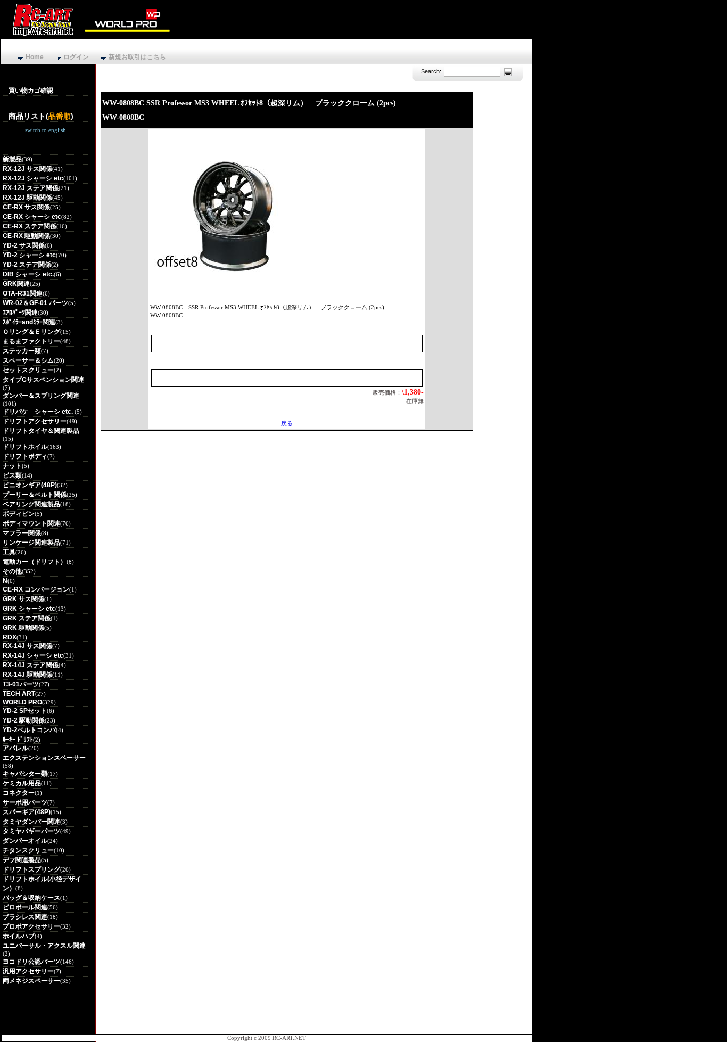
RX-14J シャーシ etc (33, 655)
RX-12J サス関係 (27, 169)
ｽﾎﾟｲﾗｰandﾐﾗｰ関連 (29, 322)
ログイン (76, 57)
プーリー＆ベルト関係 (35, 494)
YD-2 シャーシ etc (29, 255)
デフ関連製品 (22, 860)
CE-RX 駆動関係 (26, 236)
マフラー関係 (22, 533)
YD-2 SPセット (25, 711)
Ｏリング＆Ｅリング (31, 331)
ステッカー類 (22, 351)
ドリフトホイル (25, 446)
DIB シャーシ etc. (28, 274)
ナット (12, 466)
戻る (287, 423)
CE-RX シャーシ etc (32, 216)
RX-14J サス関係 (27, 646)
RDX (9, 637)
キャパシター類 (25, 773)
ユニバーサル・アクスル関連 (44, 945)
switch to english (45, 130)
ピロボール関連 (25, 907)
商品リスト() (41, 116)
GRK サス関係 (23, 599)
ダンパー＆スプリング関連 (41, 395)
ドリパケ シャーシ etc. (39, 411)
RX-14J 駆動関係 (27, 674)
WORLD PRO (22, 702)
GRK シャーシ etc (29, 608)
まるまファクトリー (31, 341)
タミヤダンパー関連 (31, 821)
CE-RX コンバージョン (36, 589)
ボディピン (19, 514)
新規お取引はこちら (137, 57)
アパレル (15, 748)
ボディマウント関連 (31, 523)
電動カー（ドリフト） (35, 561)
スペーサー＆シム (28, 360)
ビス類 (12, 475)
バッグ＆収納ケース (31, 897)
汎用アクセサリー (28, 971)
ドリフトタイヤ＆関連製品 (41, 430)
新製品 (12, 159)
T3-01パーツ (21, 684)
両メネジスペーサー (31, 980)
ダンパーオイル (25, 840)
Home (35, 57)
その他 (12, 571)
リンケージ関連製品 (31, 542)
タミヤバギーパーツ (31, 831)
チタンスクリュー (28, 850)
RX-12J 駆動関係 (27, 197)
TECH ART (19, 694)
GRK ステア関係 (27, 618)
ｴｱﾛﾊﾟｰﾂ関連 (20, 312)
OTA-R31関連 (23, 293)
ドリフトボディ (25, 456)
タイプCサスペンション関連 (43, 379)
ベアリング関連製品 (31, 504)
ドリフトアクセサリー (35, 421)
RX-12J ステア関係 (31, 188)
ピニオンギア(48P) (30, 485)
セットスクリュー (28, 370)
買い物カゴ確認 (31, 90)
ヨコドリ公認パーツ (31, 961)
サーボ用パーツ (25, 802)
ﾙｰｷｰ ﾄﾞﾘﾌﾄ (18, 739)
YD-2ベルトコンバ (29, 730)
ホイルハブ (19, 936)
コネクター (19, 793)
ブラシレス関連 (25, 917)
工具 (9, 552)
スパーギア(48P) (27, 812)
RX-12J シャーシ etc (33, 178)
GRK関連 (16, 284)
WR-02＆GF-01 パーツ (35, 303)
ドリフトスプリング (31, 869)
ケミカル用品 (22, 783)
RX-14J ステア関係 (31, 665)
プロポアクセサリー (31, 926)
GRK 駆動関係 (23, 627)
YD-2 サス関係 (24, 245)
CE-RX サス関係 (26, 207)
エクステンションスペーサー (44, 757)
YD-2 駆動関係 (24, 720)
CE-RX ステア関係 (29, 226)
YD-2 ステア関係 (27, 264)
